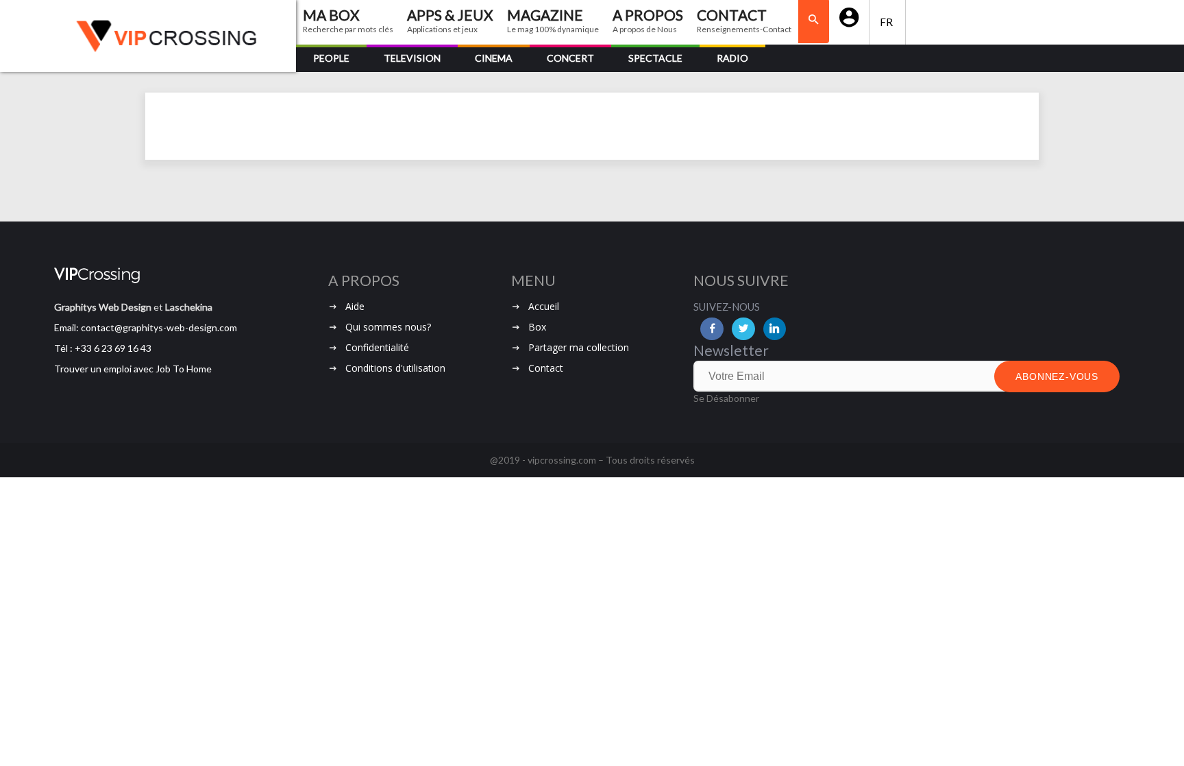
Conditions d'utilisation (395, 367)
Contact (545, 367)
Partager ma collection (578, 347)
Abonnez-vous (1056, 376)
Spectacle (655, 58)
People (331, 58)
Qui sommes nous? (388, 326)
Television (412, 58)
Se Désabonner (726, 398)
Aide (355, 306)
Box (537, 326)
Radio (732, 58)
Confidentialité (377, 347)
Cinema (494, 58)
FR (887, 22)
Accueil (543, 306)
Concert (570, 58)
